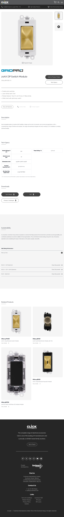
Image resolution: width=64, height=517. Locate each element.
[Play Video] (58, 26)
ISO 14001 (38, 502)
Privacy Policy (27, 502)
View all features (7, 106)
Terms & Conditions (27, 498)
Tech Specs (54, 82)
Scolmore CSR (39, 498)
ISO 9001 (38, 500)
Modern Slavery (26, 500)
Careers (27, 504)
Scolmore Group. (41, 511)
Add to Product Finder (54, 77)
